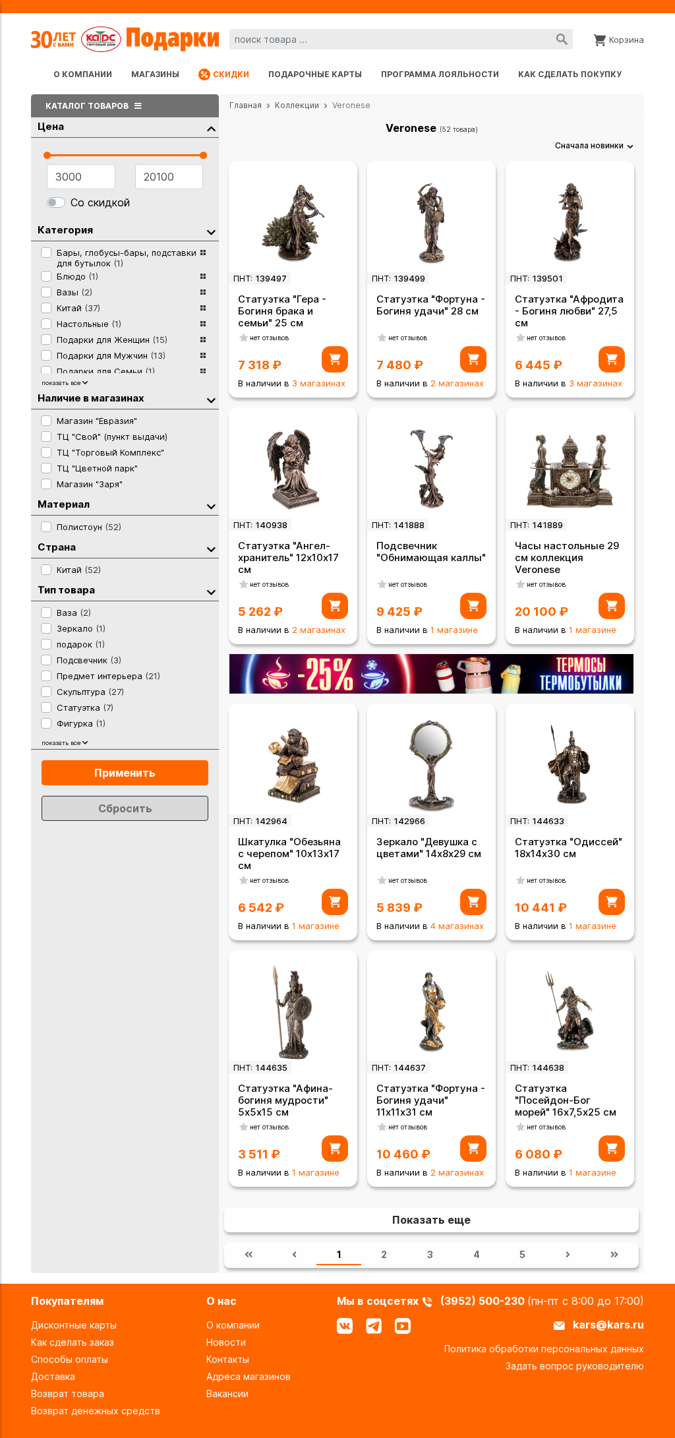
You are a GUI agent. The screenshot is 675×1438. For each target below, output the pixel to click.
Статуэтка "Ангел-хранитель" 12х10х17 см (288, 557)
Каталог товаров (88, 106)
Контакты (227, 1359)
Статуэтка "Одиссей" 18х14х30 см (568, 847)
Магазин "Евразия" (97, 420)
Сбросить (125, 808)
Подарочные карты (315, 74)
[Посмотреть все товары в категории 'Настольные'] (203, 324)
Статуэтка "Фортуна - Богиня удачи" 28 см (430, 305)
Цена (51, 126)
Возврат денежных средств (95, 1410)
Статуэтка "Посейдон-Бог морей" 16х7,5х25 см (565, 1100)
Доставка (53, 1376)
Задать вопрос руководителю (575, 1365)
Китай (78, 308)
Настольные (89, 323)
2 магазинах (457, 383)
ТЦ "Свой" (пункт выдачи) (112, 436)
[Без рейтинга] (244, 337)
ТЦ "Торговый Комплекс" (110, 452)
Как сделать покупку (570, 74)
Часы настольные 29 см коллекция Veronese (567, 557)
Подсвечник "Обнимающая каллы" (431, 551)
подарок (81, 644)
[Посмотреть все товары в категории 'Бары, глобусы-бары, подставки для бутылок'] (203, 256)
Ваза (74, 612)
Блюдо (77, 276)
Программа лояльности (440, 74)
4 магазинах (457, 925)
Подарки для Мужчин (111, 355)
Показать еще (431, 1219)
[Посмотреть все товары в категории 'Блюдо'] (203, 276)
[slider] (47, 155)
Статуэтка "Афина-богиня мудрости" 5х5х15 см (285, 1100)
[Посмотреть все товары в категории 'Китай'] (203, 308)
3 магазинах (318, 383)
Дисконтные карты (74, 1325)
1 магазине (454, 629)
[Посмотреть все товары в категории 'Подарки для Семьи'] (203, 371)
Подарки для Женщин (112, 339)
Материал (64, 504)
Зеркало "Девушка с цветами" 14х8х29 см (428, 847)
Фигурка (81, 723)
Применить (125, 772)
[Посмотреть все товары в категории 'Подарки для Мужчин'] (203, 355)
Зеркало (81, 628)
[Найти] (562, 39)
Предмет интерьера (108, 676)
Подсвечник (89, 660)
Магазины (155, 74)
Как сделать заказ (72, 1342)
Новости (226, 1342)
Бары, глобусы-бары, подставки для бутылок (126, 257)
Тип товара (66, 590)
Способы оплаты (69, 1359)
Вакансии (227, 1393)
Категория (65, 230)
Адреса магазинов (248, 1376)
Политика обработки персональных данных (544, 1348)
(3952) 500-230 (483, 1300)
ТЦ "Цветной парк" (97, 468)
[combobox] (401, 39)
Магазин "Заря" (90, 484)
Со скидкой (100, 202)
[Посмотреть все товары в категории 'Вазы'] (203, 292)
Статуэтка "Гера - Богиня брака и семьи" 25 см (282, 311)
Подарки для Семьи (106, 371)
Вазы (74, 292)
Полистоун (89, 527)
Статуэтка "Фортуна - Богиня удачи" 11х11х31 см (430, 1100)
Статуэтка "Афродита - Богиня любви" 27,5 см (569, 311)
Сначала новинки (589, 145)
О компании (82, 74)
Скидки (231, 74)
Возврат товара (67, 1393)
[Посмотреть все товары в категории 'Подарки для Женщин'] (203, 339)
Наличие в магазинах (91, 398)
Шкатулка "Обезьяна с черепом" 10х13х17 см (289, 853)
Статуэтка (85, 707)
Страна (57, 547)
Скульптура (90, 691)
